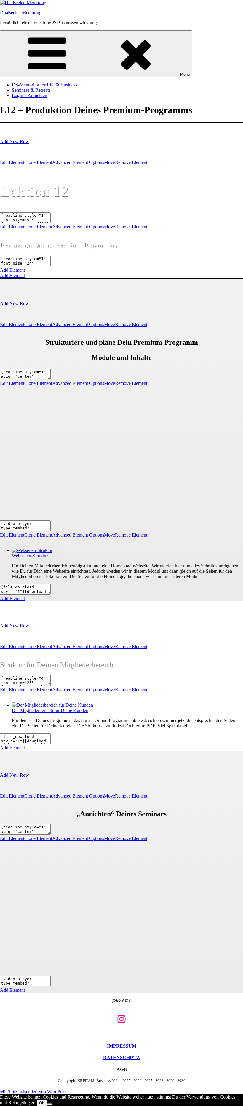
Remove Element (131, 162)
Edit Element (12, 162)
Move (109, 162)
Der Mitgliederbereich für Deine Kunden (50, 710)
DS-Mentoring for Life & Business (44, 84)
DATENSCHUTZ (121, 1057)
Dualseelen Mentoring (20, 12)
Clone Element (38, 162)
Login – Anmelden (29, 95)
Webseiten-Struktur (30, 555)
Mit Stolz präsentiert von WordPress (33, 1091)
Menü (185, 74)
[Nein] (49, 1104)
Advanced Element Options (78, 162)
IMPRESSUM (121, 1045)
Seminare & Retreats (31, 90)
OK (42, 1103)
